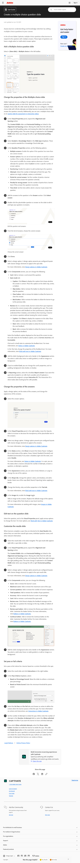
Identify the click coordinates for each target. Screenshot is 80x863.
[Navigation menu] (3, 2)
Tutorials (11, 796)
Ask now (11, 815)
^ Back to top (74, 780)
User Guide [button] (11, 10)
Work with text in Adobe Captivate (30, 351)
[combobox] (62, 9)
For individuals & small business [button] (12, 827)
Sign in (75, 3)
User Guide (11, 793)
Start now (47, 815)
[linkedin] (29, 856)
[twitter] (25, 856)
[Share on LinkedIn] (42, 775)
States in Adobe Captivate (26, 346)
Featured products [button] (8, 849)
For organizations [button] (8, 836)
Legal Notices (8, 743)
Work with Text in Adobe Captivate (42, 521)
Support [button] (5, 840)
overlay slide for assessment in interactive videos (23, 114)
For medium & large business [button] (11, 832)
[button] (69, 2)
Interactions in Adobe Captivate (38, 711)
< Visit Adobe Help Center (15, 784)
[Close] (68, 859)
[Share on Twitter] (38, 775)
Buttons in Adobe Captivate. (22, 614)
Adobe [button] (5, 845)
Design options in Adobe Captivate (36, 267)
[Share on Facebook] (34, 775)
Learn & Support (13, 788)
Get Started (12, 791)
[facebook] (18, 856)
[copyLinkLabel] (46, 775)
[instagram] (22, 856)
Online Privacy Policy (23, 743)
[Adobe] (10, 2)
